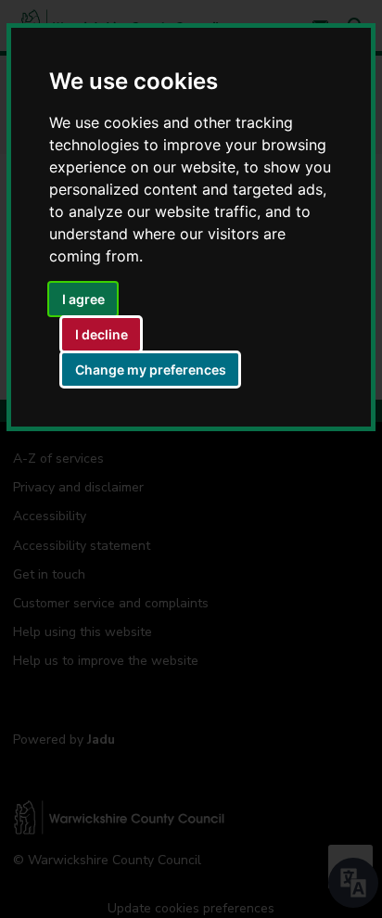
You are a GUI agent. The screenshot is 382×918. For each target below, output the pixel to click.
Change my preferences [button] (150, 369)
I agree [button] (83, 299)
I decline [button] (101, 334)
